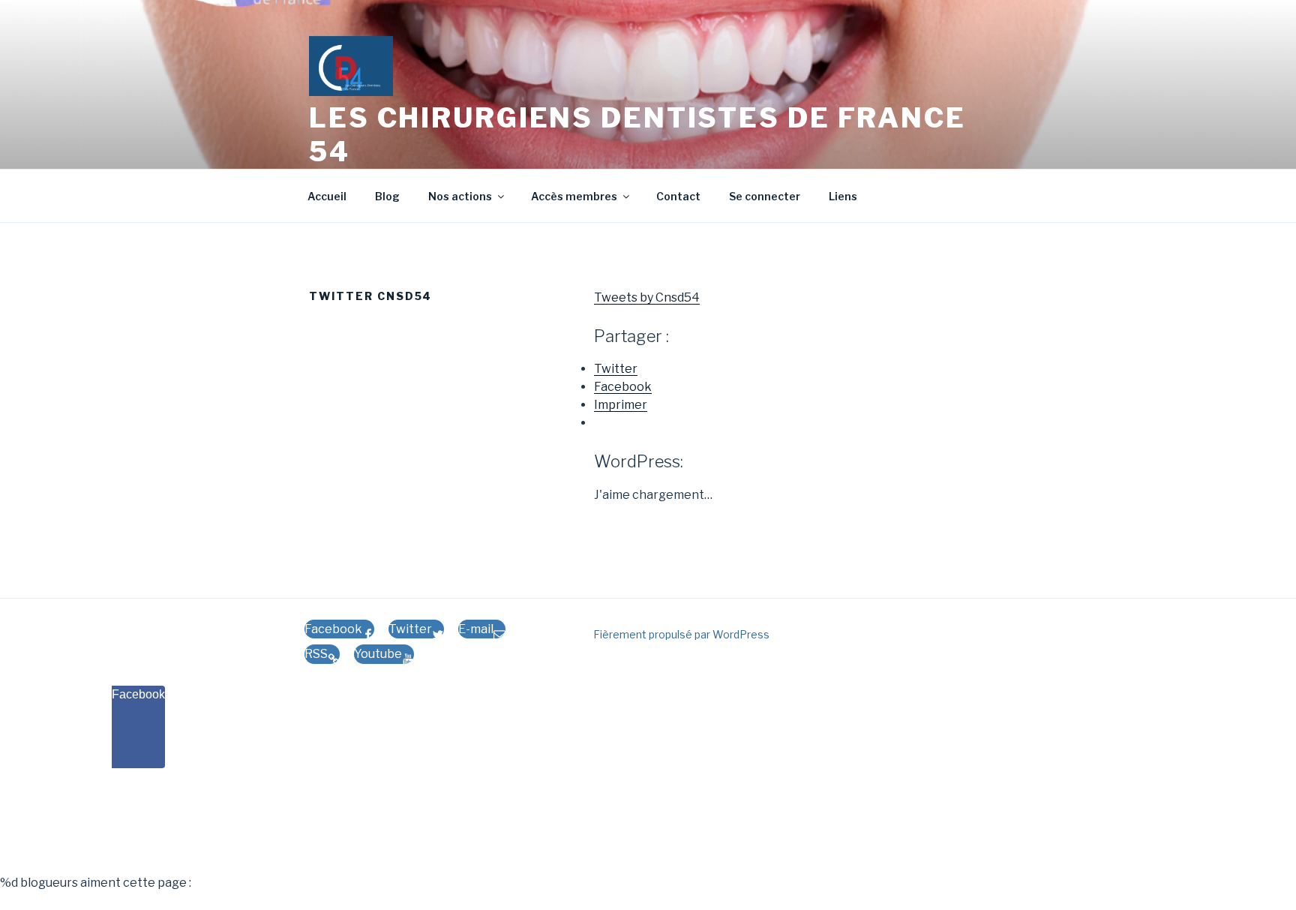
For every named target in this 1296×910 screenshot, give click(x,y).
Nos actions (460, 196)
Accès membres (574, 196)
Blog (387, 196)
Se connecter (764, 196)
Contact (678, 196)
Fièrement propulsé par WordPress (681, 634)
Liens (843, 196)
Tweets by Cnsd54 (647, 297)
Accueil (327, 196)
